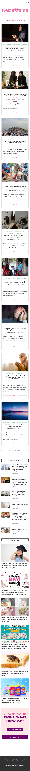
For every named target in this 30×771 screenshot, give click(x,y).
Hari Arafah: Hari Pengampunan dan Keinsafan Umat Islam (15, 142)
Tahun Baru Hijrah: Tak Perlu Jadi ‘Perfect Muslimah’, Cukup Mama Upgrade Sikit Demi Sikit (15, 96)
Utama (3, 17)
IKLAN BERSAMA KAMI (15, 737)
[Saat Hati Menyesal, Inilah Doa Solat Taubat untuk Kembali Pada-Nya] (15, 33)
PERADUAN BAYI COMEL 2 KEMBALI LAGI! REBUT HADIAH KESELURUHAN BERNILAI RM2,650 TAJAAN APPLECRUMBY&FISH (14, 592)
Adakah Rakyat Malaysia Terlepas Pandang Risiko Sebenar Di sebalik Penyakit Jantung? (19, 494)
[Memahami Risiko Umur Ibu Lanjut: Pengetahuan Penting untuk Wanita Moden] (5, 505)
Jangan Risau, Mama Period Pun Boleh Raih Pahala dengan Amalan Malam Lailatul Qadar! (15, 377)
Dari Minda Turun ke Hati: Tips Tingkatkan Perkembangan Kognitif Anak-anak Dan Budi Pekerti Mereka (14, 565)
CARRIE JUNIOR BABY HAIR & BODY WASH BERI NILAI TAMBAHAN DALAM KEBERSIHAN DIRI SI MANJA (14, 700)
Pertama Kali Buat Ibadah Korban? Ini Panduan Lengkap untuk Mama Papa (15, 187)
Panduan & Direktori (10, 17)
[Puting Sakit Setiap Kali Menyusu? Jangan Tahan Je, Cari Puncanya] (5, 530)
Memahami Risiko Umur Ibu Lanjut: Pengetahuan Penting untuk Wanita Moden (20, 504)
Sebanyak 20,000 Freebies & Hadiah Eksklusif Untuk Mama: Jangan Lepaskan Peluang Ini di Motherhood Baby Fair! (14, 646)
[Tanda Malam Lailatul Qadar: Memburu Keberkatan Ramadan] (15, 411)
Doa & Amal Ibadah (7, 44)
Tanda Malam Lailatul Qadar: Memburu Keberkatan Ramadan (15, 425)
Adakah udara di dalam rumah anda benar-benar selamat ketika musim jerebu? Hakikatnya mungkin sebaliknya (20, 468)
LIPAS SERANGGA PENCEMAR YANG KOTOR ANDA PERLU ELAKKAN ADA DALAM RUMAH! (14, 673)
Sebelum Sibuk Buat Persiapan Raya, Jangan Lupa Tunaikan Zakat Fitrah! (15, 281)
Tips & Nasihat (11, 233)
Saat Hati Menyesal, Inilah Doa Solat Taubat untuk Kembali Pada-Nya (15, 47)
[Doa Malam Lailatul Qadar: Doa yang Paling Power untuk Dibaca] (15, 314)
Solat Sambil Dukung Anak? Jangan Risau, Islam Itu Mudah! (15, 236)
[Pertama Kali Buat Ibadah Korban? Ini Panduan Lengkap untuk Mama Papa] (15, 172)
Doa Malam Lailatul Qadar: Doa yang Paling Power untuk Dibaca (15, 329)
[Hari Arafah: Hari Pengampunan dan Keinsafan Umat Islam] (15, 127)
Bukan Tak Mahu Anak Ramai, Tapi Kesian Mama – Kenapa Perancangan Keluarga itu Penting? (14, 619)
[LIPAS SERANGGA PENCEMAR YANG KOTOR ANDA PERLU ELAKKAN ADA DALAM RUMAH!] (15, 660)
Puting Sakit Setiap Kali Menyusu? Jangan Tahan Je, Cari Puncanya (19, 529)
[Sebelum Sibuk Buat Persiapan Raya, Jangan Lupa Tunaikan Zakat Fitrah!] (15, 267)
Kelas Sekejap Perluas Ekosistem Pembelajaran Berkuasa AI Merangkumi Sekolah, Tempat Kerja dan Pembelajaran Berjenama (19, 481)
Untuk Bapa (24, 44)
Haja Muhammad (12, 50)
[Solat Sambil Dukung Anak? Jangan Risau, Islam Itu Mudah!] (15, 220)
